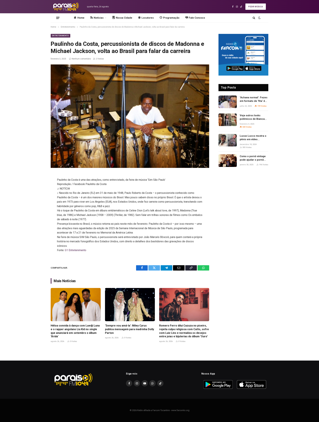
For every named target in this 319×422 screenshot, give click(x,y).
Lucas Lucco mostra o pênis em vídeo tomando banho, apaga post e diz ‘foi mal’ (253, 137)
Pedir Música (255, 6)
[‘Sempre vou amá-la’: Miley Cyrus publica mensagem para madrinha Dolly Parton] (130, 304)
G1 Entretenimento (75, 250)
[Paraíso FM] (66, 6)
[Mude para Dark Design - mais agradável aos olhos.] (259, 17)
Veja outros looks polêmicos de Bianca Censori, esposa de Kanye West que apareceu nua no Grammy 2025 (252, 117)
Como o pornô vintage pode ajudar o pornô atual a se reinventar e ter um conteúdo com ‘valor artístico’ (253, 158)
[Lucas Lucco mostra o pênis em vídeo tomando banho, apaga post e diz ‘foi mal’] (227, 140)
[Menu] (57, 18)
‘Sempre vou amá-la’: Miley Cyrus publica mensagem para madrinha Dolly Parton (129, 329)
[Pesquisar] (254, 18)
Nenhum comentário (81, 59)
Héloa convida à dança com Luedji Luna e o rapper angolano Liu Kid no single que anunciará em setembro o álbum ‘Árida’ (75, 331)
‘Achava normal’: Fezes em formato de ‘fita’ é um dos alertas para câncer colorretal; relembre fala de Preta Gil (253, 99)
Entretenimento (60, 36)
